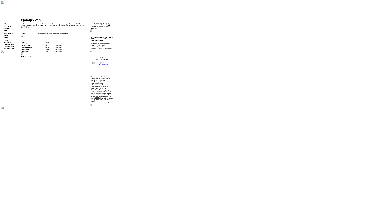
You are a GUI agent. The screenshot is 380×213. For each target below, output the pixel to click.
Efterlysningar (9, 46)
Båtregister (8, 26)
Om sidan (7, 42)
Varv (5, 30)
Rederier (7, 28)
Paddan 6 (25, 51)
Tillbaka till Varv (27, 57)
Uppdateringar (9, 48)
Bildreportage (8, 33)
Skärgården (26, 43)
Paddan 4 (25, 49)
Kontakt (6, 40)
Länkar (6, 37)
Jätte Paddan (27, 47)
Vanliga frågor (9, 44)
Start (5, 23)
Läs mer (110, 103)
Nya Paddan (26, 45)
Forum (6, 35)
